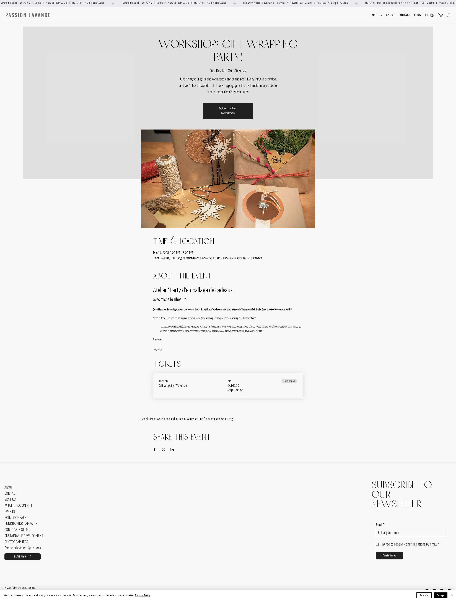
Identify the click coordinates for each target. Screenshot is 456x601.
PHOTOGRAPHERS (16, 542)
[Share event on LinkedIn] (172, 449)
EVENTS (9, 511)
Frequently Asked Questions (22, 548)
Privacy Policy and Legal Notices (19, 587)
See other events (228, 112)
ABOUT (9, 487)
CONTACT (10, 493)
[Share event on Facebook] (154, 449)
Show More (157, 350)
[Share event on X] (163, 449)
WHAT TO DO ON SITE (18, 505)
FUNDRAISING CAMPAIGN (21, 524)
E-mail (380, 525)
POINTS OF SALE (15, 518)
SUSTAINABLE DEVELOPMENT (23, 536)
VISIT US (10, 499)
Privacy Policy (142, 595)
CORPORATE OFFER (17, 530)
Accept (440, 595)
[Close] (452, 595)
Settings (424, 595)
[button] (377, 15)
